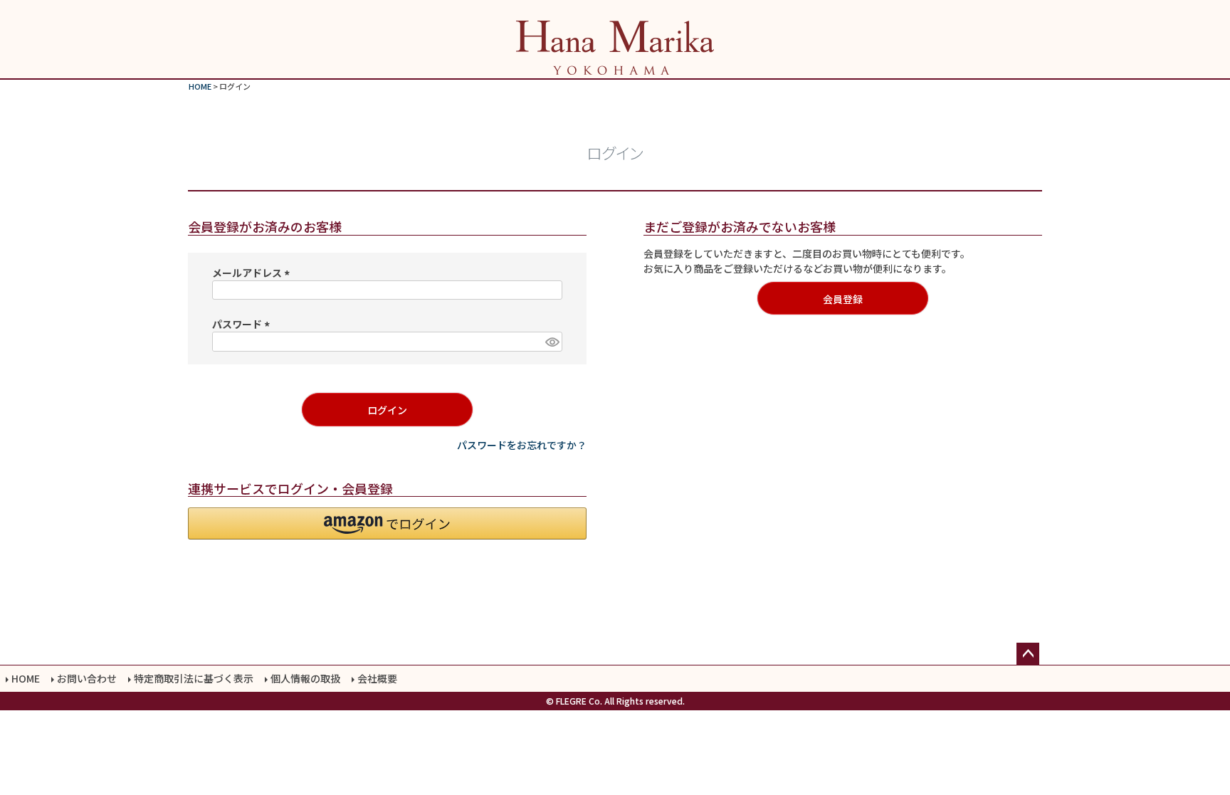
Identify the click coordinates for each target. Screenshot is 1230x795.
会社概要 (377, 678)
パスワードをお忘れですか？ (522, 445)
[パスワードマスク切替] (552, 341)
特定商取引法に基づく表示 (193, 678)
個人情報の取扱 (305, 678)
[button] (387, 523)
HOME (200, 86)
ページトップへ (1027, 654)
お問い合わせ (87, 678)
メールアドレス (253, 272)
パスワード (243, 324)
